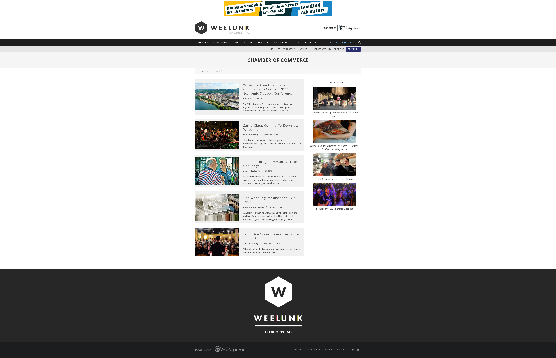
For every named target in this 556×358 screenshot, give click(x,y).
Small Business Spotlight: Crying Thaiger (334, 179)
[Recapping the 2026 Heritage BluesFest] (334, 195)
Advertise (305, 49)
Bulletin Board (279, 42)
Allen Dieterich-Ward (253, 207)
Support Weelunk (322, 49)
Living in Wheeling (339, 42)
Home (202, 42)
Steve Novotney (250, 135)
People (240, 42)
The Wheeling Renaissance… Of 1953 (269, 200)
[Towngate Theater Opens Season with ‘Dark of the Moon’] (334, 99)
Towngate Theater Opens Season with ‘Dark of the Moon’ (334, 114)
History (256, 42)
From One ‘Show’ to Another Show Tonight (271, 236)
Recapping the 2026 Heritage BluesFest (334, 208)
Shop (272, 49)
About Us (339, 49)
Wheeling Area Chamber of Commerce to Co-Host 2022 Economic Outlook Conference (268, 89)
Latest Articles (334, 82)
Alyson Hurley (250, 171)
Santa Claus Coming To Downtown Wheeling (271, 127)
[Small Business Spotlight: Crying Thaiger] (334, 165)
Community (222, 42)
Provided (247, 98)
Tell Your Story (286, 49)
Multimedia (307, 42)
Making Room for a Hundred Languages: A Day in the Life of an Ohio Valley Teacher (334, 147)
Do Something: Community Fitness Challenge (271, 163)
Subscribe (353, 49)
